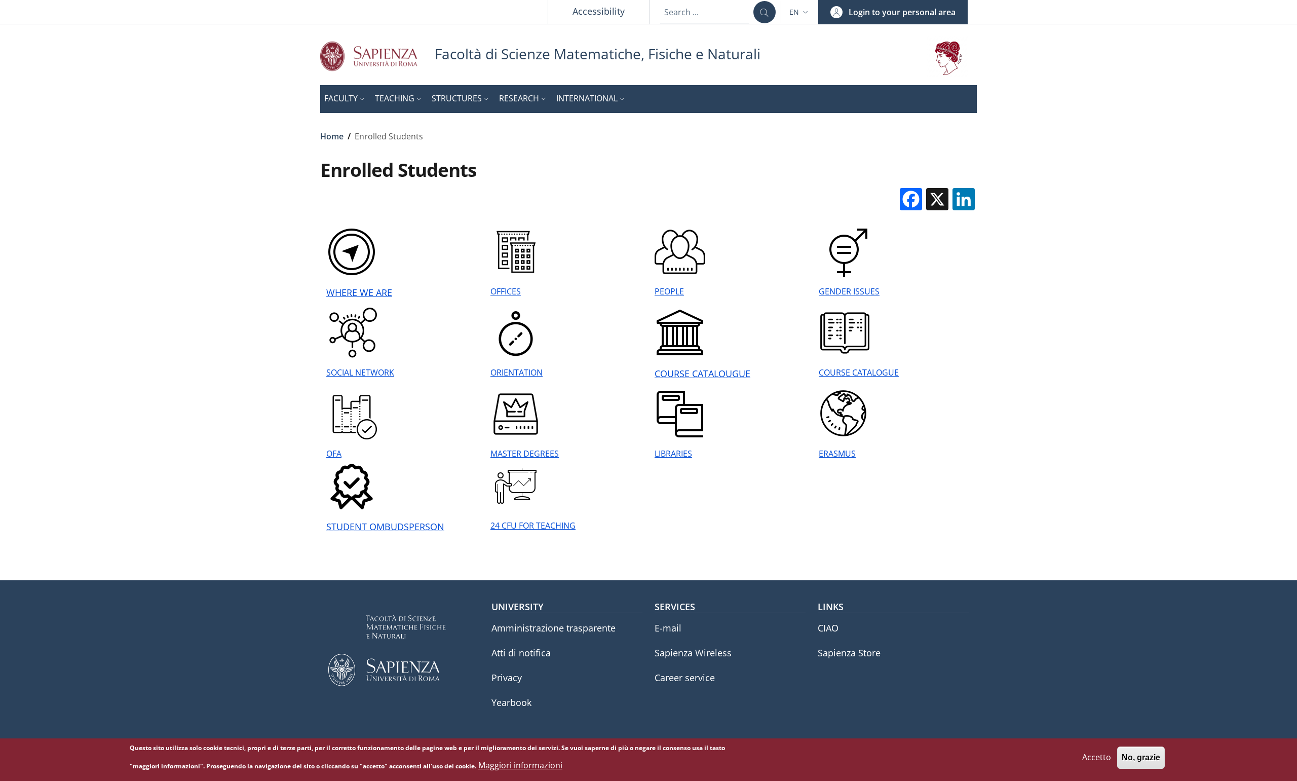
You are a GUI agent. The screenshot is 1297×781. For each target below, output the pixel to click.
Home (332, 136)
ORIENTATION (516, 372)
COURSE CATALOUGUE (702, 373)
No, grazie (1141, 758)
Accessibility (599, 11)
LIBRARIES (673, 453)
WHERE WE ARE (359, 292)
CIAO (828, 628)
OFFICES (505, 291)
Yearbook (511, 702)
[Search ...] (764, 12)
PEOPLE (669, 291)
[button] (799, 12)
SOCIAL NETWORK (360, 372)
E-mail (668, 628)
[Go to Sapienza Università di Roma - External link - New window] (377, 56)
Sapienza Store (849, 653)
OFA (333, 453)
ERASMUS (837, 453)
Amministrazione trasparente (553, 628)
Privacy (506, 678)
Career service (685, 678)
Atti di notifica (521, 653)
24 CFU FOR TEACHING (533, 525)
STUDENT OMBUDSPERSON (385, 526)
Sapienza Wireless (693, 653)
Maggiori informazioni (520, 765)
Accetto (1096, 757)
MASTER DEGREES (524, 453)
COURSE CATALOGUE (859, 372)
